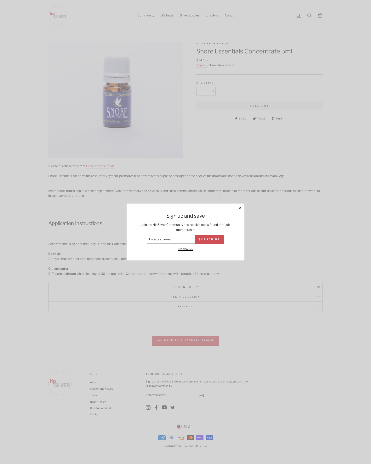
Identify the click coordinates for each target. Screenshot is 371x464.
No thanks (185, 249)
